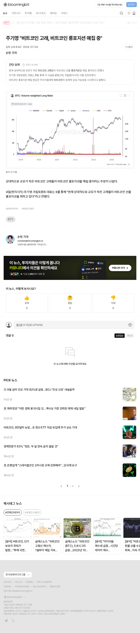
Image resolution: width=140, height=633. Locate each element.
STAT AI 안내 (32, 65)
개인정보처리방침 (22, 586)
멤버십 (53, 13)
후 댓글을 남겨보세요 (29, 324)
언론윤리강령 (54, 586)
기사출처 (129, 47)
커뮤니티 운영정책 (44, 582)
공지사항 (7, 582)
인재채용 (29, 582)
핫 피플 (28, 13)
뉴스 (5, 13)
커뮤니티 (16, 13)
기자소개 (18, 582)
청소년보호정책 (39, 586)
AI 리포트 (41, 13)
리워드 (64, 13)
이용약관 (7, 586)
